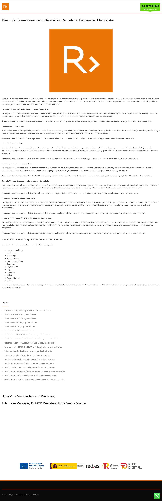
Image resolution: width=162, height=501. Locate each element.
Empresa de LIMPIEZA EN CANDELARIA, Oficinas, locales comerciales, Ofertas (33, 347)
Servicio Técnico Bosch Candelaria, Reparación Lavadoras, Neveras (29, 359)
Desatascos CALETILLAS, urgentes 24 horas (20, 314)
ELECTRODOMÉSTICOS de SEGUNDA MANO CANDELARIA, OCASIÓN (29, 343)
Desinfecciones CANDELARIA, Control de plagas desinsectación (27, 335)
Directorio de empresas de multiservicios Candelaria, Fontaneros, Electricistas (33, 339)
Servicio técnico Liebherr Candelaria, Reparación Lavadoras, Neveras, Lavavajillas (34, 371)
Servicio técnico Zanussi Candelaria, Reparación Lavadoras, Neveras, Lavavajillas (34, 379)
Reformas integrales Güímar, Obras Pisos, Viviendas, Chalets (26, 355)
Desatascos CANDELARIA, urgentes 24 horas (20, 318)
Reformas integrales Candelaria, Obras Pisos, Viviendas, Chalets (28, 351)
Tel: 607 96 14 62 (150, 6)
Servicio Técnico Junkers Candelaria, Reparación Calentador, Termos (29, 367)
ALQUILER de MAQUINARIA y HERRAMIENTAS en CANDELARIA (27, 310)
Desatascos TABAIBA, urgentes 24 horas (19, 331)
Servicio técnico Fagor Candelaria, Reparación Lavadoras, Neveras (29, 363)
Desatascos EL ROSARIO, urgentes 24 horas (20, 323)
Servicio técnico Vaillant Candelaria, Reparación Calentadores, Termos (30, 375)
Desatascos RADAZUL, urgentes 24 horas (19, 327)
